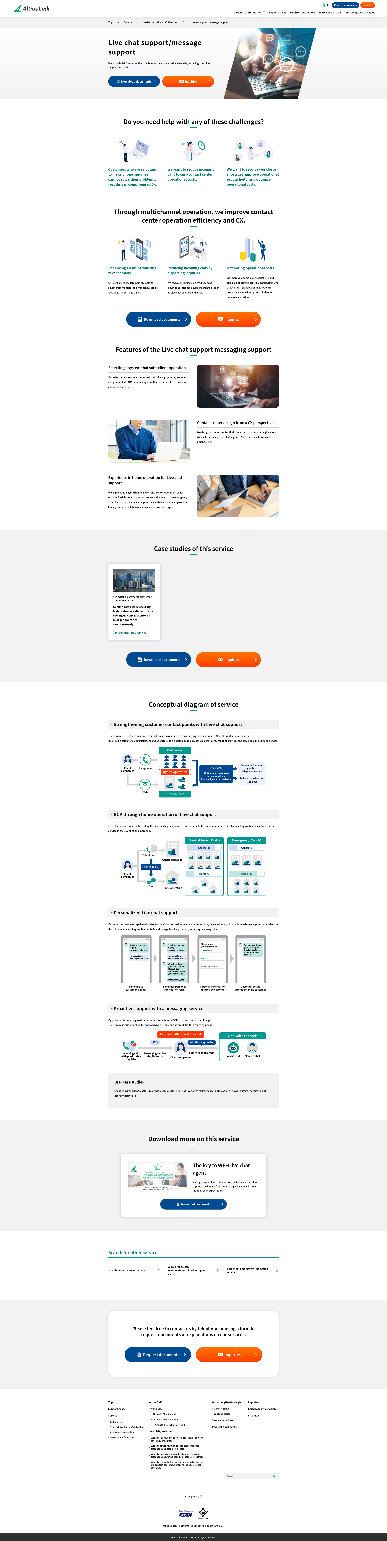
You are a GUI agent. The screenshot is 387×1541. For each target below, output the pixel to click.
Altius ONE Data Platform (165, 1419)
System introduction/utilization (160, 22)
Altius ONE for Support (164, 1414)
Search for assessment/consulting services (247, 1270)
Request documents (345, 5)
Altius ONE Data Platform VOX (170, 1424)
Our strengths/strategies (360, 12)
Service (294, 12)
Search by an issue (330, 12)
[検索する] (274, 1476)
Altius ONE (308, 12)
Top (110, 22)
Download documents (136, 81)
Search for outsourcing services (127, 1270)
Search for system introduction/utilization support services (187, 1270)
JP (327, 5)
